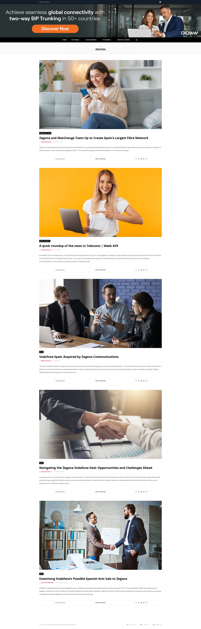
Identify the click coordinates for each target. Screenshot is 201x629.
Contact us (73, 624)
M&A (41, 352)
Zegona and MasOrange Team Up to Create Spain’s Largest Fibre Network (93, 138)
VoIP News (75, 40)
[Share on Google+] (144, 159)
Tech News (106, 40)
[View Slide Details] (100, 20)
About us (56, 624)
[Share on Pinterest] (146, 159)
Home (64, 40)
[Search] (136, 39)
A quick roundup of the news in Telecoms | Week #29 (78, 246)
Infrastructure (45, 133)
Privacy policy (64, 624)
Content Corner (123, 40)
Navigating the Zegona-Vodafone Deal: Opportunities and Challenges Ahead (95, 468)
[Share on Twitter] (141, 159)
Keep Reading (100, 159)
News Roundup (45, 241)
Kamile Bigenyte (46, 142)
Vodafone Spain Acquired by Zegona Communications (79, 357)
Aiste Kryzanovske (47, 582)
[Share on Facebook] (138, 159)
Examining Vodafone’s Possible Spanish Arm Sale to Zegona (83, 579)
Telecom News (90, 40)
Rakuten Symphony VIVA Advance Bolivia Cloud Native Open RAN (76, 2)
